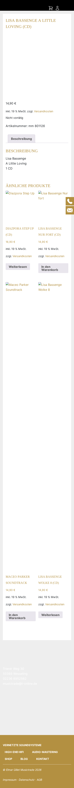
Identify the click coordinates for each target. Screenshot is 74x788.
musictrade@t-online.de (20, 683)
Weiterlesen (18, 267)
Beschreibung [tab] (21, 139)
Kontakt (42, 758)
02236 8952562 (15, 678)
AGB (39, 779)
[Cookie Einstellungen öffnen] (7, 781)
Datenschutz (27, 779)
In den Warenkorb (49, 268)
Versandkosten (43, 111)
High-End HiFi (14, 752)
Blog (24, 758)
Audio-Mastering (45, 752)
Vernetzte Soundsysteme (22, 745)
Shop (8, 758)
